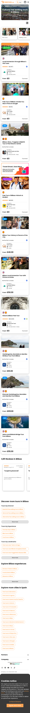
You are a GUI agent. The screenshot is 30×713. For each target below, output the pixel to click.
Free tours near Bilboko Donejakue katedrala (15, 549)
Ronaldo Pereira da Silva (13, 151)
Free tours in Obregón (9, 641)
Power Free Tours (11, 204)
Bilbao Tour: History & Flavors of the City (15, 236)
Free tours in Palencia (9, 610)
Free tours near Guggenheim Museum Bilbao (15, 552)
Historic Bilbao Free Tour (11, 316)
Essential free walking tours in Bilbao (13, 509)
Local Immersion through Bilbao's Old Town (14, 62)
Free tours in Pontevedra (9, 607)
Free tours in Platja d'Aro (9, 633)
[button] (9, 33)
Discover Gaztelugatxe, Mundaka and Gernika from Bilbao (14, 395)
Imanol (8, 363)
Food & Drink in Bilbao (9, 572)
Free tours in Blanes (8, 648)
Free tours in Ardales (8, 644)
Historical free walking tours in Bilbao (13, 513)
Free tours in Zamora (8, 603)
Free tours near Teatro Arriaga (11, 545)
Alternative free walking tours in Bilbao (13, 517)
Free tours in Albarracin (9, 614)
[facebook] (5, 668)
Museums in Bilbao (8, 576)
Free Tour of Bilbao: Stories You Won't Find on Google (13, 102)
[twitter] (11, 668)
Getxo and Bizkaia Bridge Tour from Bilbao (13, 435)
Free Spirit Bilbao (11, 71)
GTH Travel (9, 111)
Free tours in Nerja (8, 626)
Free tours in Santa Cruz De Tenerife (13, 599)
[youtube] (8, 668)
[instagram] (2, 668)
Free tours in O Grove (8, 629)
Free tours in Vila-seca (9, 637)
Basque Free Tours (11, 323)
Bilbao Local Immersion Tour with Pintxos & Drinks (14, 276)
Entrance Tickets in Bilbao (10, 569)
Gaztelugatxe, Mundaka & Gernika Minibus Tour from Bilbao (14, 355)
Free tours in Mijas (8, 618)
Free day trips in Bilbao (9, 529)
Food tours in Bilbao (8, 537)
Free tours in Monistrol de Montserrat (13, 622)
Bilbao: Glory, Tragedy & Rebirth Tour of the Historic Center (13, 143)
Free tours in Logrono (9, 595)
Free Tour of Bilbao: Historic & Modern (12, 196)
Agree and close (15, 705)
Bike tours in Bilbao (8, 533)
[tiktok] (14, 668)
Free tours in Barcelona (9, 592)
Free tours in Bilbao (11, 6)
